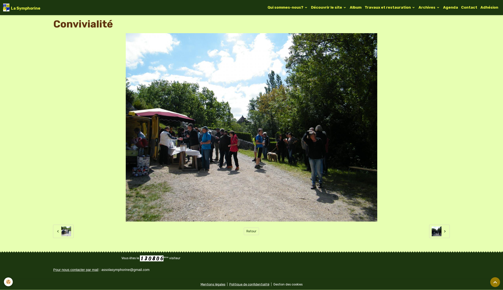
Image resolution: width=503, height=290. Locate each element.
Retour (251, 231)
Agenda (450, 7)
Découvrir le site (327, 7)
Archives (427, 7)
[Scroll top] (495, 282)
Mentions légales (213, 284)
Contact (469, 7)
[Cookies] (8, 281)
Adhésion (489, 7)
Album (356, 7)
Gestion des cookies (288, 284)
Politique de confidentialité (249, 284)
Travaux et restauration (388, 7)
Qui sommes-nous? (286, 7)
